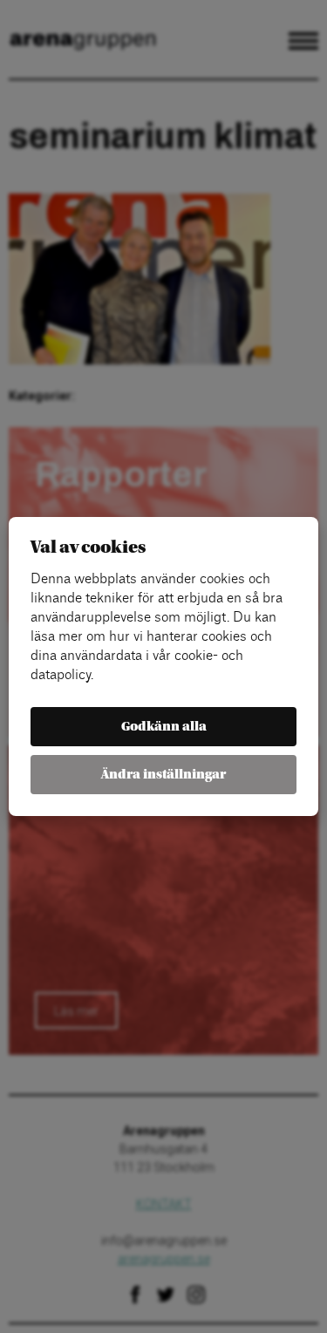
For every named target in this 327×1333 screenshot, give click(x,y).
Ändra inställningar (163, 774)
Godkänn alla (164, 726)
